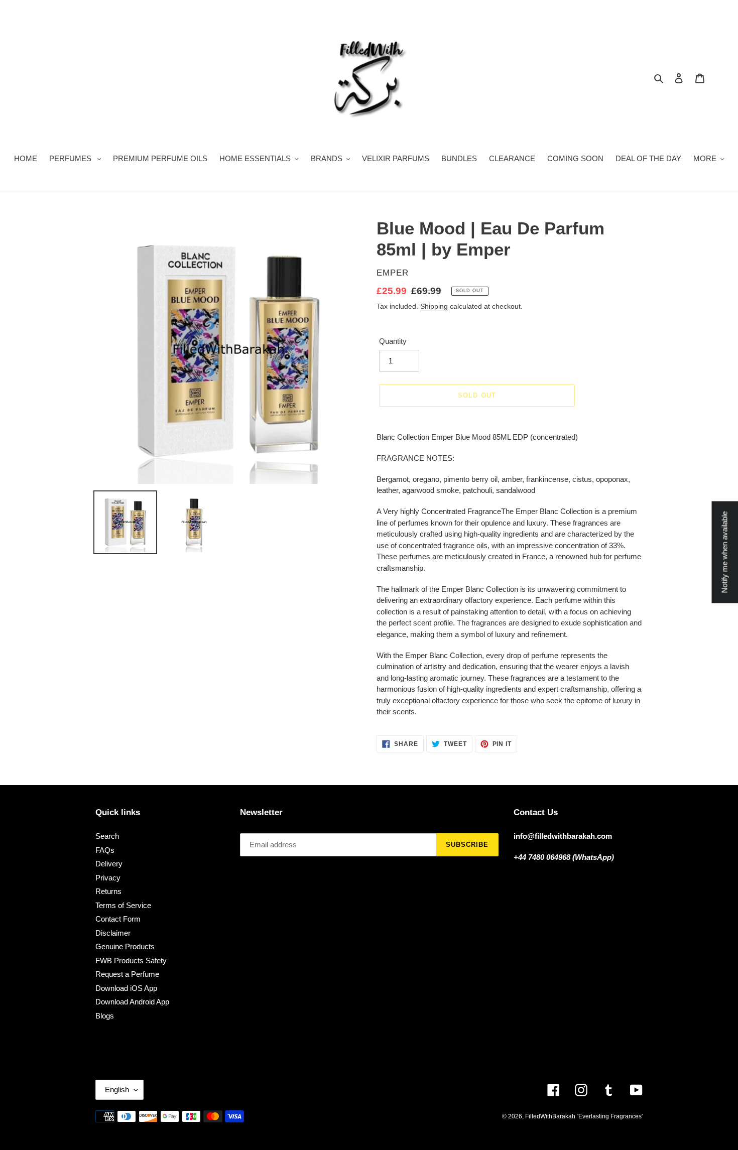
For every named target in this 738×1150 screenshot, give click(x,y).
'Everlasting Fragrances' (610, 1116)
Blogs (104, 1015)
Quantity (393, 341)
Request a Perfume (127, 974)
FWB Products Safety (131, 960)
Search (107, 836)
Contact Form (118, 919)
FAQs (104, 850)
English (117, 1089)
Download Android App (132, 1001)
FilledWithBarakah (550, 1116)
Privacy (107, 877)
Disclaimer (113, 933)
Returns (108, 891)
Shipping (434, 306)
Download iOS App (126, 988)
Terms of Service (123, 905)
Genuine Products (125, 946)
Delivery (108, 863)
